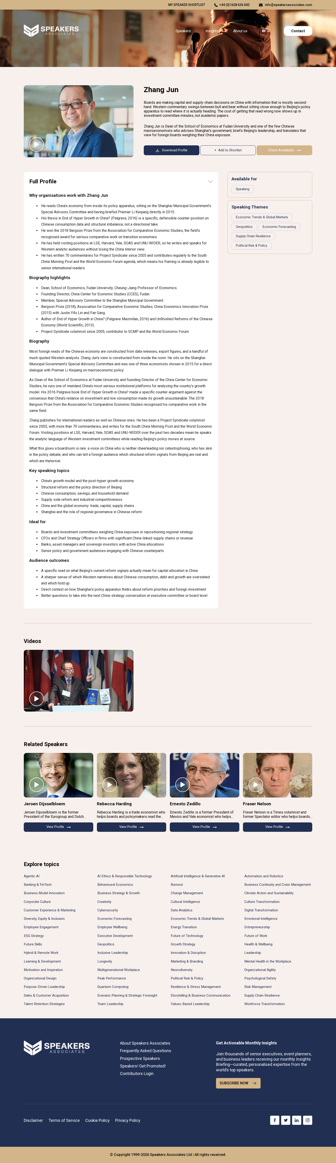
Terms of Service (64, 1120)
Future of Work (255, 936)
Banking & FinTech (38, 885)
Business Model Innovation (44, 893)
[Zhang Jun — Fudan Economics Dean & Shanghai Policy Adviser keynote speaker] (78, 121)
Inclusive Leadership (112, 953)
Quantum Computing (112, 987)
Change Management (187, 893)
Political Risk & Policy (251, 246)
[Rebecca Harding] (131, 775)
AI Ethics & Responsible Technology (124, 876)
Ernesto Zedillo (185, 803)
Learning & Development (42, 961)
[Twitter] (285, 1120)
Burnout (177, 885)
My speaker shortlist (186, 5)
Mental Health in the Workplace (267, 961)
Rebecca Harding (114, 803)
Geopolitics (244, 227)
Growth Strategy (183, 944)
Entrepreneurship (257, 927)
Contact (298, 31)
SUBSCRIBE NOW (234, 1083)
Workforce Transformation (264, 1004)
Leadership (252, 953)
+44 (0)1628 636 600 (234, 5)
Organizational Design (40, 978)
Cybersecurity (107, 910)
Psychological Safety (260, 978)
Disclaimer (33, 1120)
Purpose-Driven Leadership (44, 987)
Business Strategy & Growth (118, 893)
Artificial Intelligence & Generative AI (198, 876)
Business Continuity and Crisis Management (277, 885)
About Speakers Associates (145, 1043)
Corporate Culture (37, 902)
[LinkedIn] (296, 1120)
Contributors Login (137, 1073)
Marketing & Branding (187, 961)
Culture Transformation (262, 902)
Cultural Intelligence (185, 902)
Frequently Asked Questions (145, 1050)
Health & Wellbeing (258, 944)
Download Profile (174, 150)
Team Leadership (110, 1004)
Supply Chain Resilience (253, 236)
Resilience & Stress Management (196, 987)
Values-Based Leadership (190, 1004)
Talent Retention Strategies (44, 1004)
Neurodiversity (181, 970)
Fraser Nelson (257, 803)
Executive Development (115, 936)
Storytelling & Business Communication (200, 995)
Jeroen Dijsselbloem (44, 803)
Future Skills (33, 944)
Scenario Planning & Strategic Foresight (127, 995)
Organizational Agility (260, 970)
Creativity (104, 902)
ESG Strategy (34, 936)
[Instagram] (307, 1120)
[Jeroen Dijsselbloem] (58, 775)
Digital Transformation (261, 910)
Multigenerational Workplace (118, 970)
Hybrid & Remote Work (41, 953)
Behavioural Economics (115, 885)
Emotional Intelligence (260, 919)
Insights (212, 31)
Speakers (183, 31)
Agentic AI (31, 876)
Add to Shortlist (230, 150)
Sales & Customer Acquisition (46, 995)
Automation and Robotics (263, 876)
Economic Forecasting (279, 227)
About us (240, 31)
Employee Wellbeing (112, 927)
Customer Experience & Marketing (49, 910)
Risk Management (258, 987)
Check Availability (281, 150)
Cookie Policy (97, 1120)
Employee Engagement (41, 927)
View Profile (55, 827)
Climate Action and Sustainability (268, 893)
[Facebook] (274, 1120)
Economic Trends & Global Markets (262, 217)
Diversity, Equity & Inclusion (44, 919)
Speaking (242, 189)
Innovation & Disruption (188, 953)
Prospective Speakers (140, 1058)
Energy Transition (184, 927)
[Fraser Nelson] (277, 775)
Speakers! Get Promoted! (143, 1066)
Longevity (104, 961)
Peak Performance (111, 978)
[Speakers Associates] (51, 31)
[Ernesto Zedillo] (204, 775)
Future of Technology (187, 936)
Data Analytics (181, 910)
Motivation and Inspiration (43, 970)
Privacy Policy (127, 1120)
